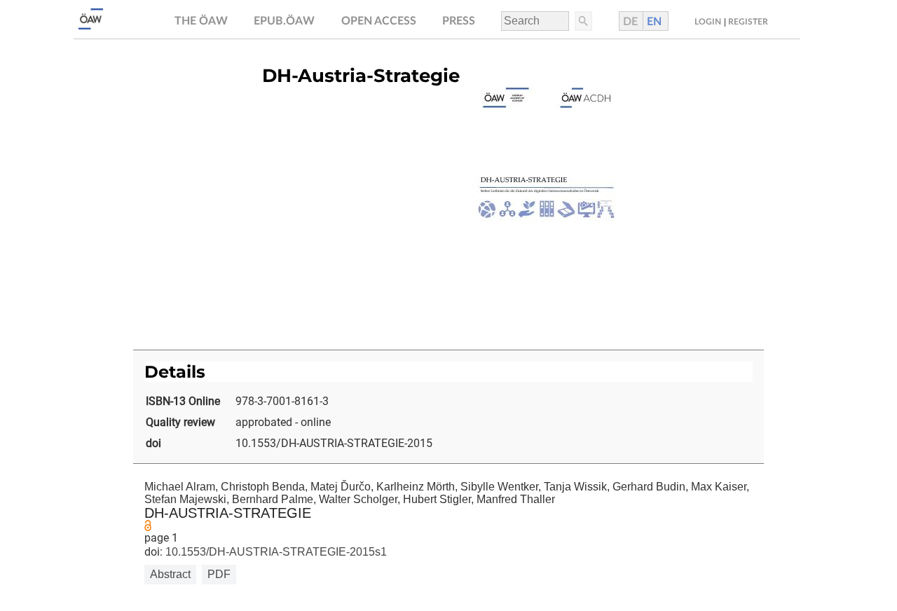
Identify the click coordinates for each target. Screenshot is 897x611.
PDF (219, 574)
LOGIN (707, 22)
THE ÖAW (201, 21)
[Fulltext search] (582, 21)
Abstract (170, 574)
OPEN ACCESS (378, 21)
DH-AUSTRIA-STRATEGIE (227, 513)
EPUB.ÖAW (284, 21)
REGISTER (748, 22)
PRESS (458, 21)
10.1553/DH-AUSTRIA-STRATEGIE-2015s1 (275, 552)
